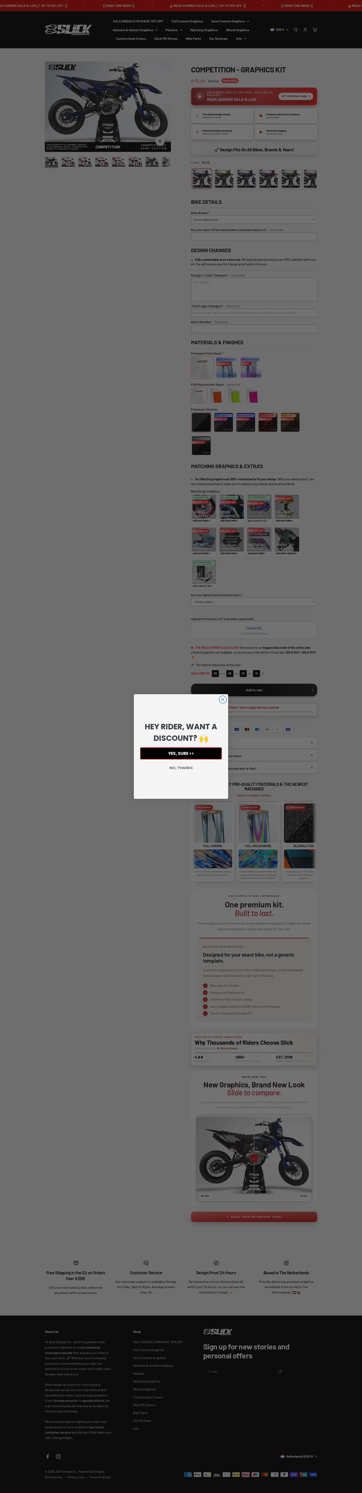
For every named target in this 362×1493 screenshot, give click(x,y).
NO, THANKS (181, 767)
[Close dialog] (222, 699)
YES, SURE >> (181, 753)
